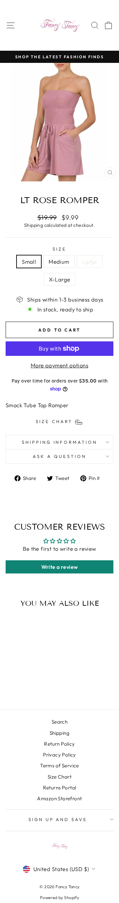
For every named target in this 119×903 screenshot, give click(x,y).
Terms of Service (59, 765)
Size (59, 249)
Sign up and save (58, 819)
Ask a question (59, 456)
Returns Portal (59, 787)
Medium (59, 261)
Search (59, 722)
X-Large (59, 279)
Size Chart (59, 777)
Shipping (33, 225)
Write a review (59, 567)
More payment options (59, 365)
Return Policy (59, 744)
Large (89, 261)
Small (29, 261)
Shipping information (60, 442)
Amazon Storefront (59, 798)
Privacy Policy (59, 755)
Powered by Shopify (59, 897)
